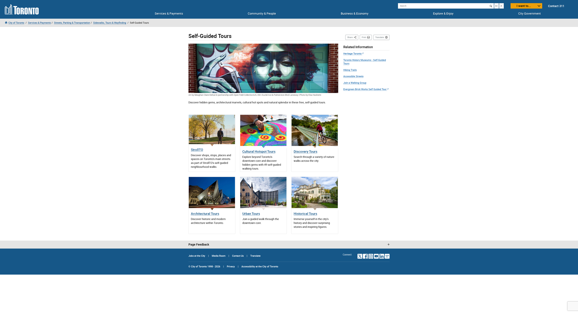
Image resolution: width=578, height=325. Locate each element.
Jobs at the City (197, 255)
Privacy (231, 266)
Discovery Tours (305, 151)
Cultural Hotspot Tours (258, 151)
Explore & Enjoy (443, 13)
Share (352, 37)
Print (364, 37)
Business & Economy (354, 13)
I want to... (524, 6)
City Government (529, 13)
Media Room (219, 255)
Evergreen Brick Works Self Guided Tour (365, 89)
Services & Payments (169, 13)
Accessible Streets (353, 76)
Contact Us (238, 255)
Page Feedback (198, 244)
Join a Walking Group (354, 82)
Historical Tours (305, 213)
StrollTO (197, 149)
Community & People (262, 13)
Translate (379, 37)
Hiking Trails (350, 70)
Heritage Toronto (352, 53)
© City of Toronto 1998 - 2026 (204, 266)
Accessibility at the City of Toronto (259, 266)
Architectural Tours (205, 213)
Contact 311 (556, 6)
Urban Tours (251, 213)
